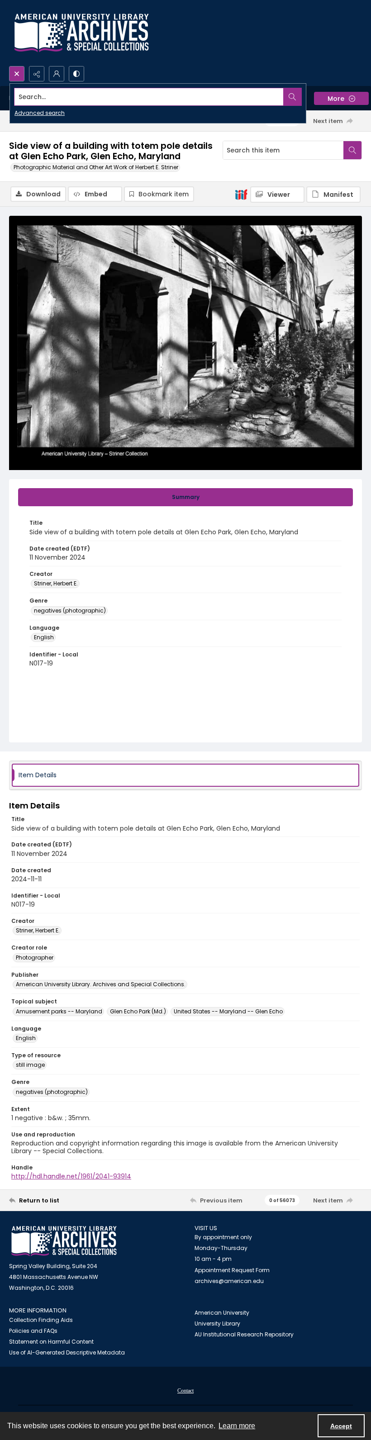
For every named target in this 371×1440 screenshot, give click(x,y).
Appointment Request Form (232, 1270)
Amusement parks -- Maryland (59, 1011)
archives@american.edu (229, 1281)
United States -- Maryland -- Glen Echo (228, 1011)
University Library (217, 1323)
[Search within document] (352, 150)
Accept (341, 1426)
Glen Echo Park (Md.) (138, 1011)
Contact (185, 1391)
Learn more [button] (237, 1426)
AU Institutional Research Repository (244, 1334)
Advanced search (39, 113)
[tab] (185, 497)
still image (30, 1065)
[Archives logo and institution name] (81, 33)
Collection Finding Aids (41, 1320)
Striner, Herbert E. (56, 583)
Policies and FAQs (33, 1331)
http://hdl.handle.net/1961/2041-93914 (71, 1176)
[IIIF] (241, 194)
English (44, 637)
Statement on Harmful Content (51, 1341)
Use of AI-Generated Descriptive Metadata (67, 1352)
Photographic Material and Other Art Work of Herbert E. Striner (96, 167)
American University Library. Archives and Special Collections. (101, 984)
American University (222, 1312)
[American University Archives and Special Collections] (64, 1241)
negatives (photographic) (70, 610)
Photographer (34, 957)
